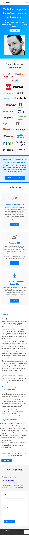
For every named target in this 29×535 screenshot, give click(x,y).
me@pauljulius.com (9, 480)
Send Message (9, 521)
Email (5, 500)
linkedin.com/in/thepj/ (12, 482)
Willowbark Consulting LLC (14, 532)
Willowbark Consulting (6, 489)
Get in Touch (15, 30)
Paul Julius (5, 2)
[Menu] (27, 2)
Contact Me (14, 224)
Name (5, 494)
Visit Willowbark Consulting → (15, 177)
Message (6, 507)
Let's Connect (7, 460)
